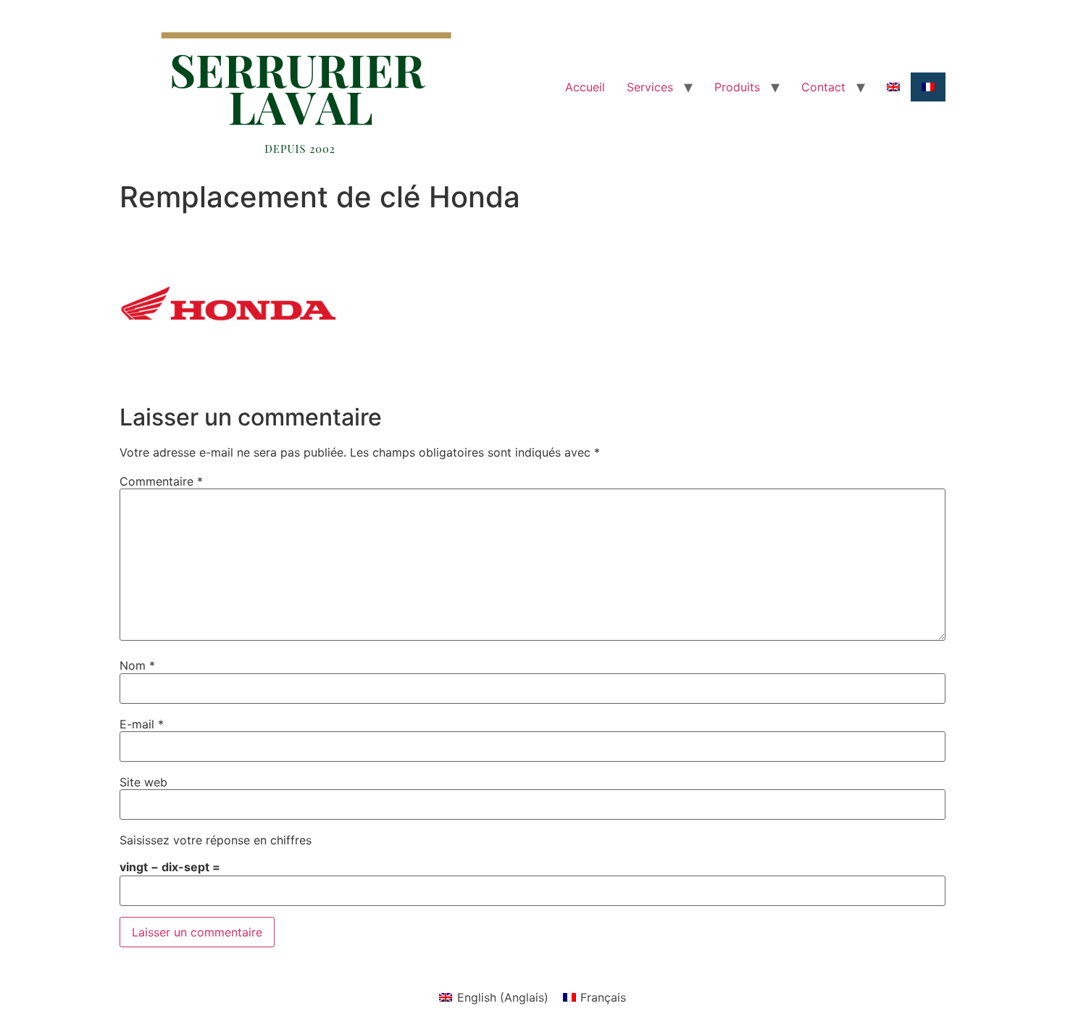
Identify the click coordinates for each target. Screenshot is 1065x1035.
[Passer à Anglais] (893, 86)
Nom (137, 665)
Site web (143, 782)
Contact (823, 87)
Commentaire (161, 481)
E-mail (142, 724)
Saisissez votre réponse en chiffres (216, 840)
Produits (737, 87)
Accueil (585, 87)
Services (650, 87)
